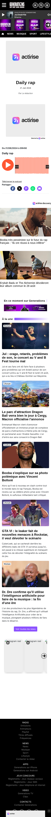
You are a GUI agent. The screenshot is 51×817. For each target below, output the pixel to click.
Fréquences (25, 738)
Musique (21, 34)
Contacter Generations (25, 805)
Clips (25, 796)
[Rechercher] (41, 5)
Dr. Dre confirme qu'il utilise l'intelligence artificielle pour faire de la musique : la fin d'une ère (23, 597)
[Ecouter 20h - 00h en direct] (25, 307)
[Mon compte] (47, 5)
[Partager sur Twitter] (19, 190)
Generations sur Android (25, 770)
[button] (14, 656)
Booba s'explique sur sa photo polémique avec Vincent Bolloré (25, 476)
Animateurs (25, 728)
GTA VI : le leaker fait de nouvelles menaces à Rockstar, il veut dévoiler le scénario (25, 534)
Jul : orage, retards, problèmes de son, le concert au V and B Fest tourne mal (25, 357)
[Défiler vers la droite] (44, 655)
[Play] (3, 14)
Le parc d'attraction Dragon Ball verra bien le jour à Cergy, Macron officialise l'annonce (24, 415)
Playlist (25, 732)
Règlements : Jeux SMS (25, 782)
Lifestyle (25, 756)
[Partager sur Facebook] (12, 190)
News (10, 34)
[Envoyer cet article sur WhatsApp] (32, 190)
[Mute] (49, 15)
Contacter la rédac (25, 759)
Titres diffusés (25, 735)
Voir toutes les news (26, 629)
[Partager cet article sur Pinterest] (25, 190)
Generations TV (25, 793)
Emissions (25, 725)
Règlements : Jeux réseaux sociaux (25, 778)
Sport (33, 34)
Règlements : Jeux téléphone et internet (25, 785)
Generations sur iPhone (25, 767)
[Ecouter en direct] (35, 5)
